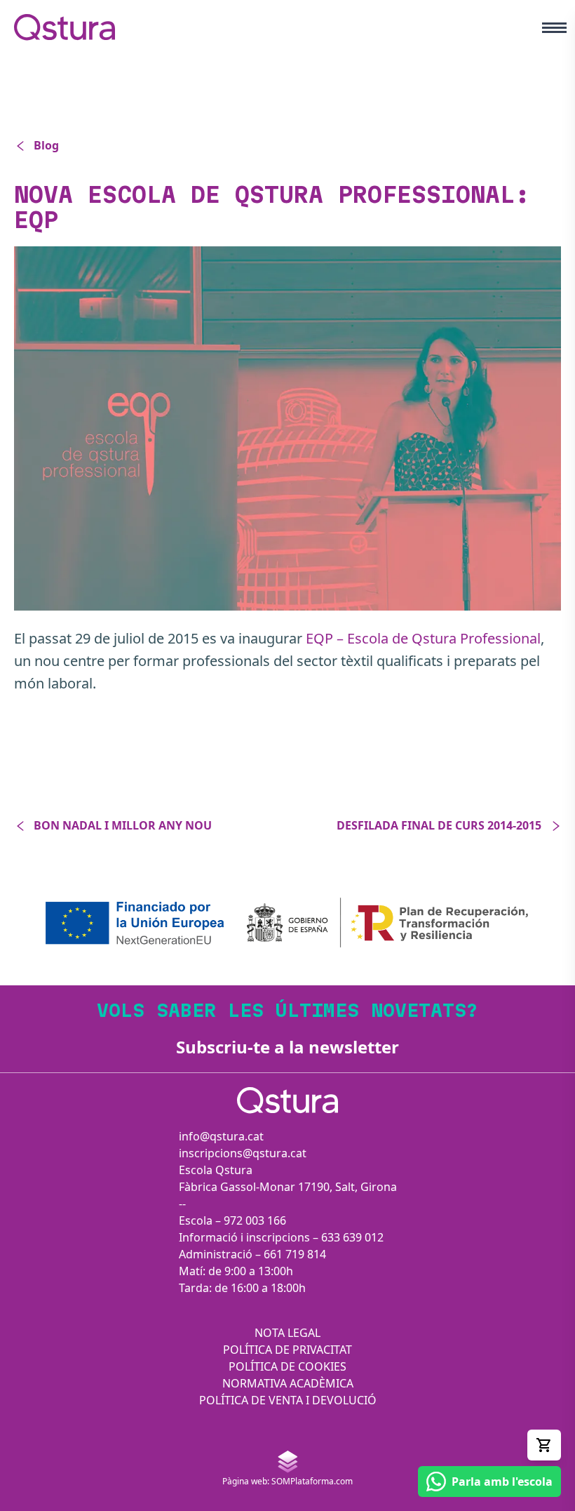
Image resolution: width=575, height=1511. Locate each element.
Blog (46, 145)
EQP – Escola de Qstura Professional (423, 638)
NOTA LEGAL (287, 1332)
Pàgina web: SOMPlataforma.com (287, 1481)
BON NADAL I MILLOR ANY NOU (123, 825)
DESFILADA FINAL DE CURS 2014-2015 (439, 825)
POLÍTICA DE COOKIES (287, 1366)
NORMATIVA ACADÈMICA (287, 1383)
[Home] (64, 27)
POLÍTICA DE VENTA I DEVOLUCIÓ (288, 1400)
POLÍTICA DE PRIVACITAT (287, 1349)
